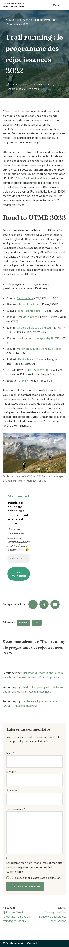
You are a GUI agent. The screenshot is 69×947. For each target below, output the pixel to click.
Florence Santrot (19, 84)
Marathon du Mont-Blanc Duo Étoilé (39, 349)
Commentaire (15, 809)
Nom (10, 753)
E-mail (11, 772)
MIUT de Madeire (29, 311)
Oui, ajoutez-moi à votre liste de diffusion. (35, 878)
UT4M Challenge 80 (36, 370)
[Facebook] (33, 604)
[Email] (55, 604)
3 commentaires (42, 84)
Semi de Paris (25, 298)
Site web (11, 790)
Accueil (10, 19)
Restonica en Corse (31, 359)
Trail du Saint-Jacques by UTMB (38, 338)
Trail (37, 622)
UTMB (22, 380)
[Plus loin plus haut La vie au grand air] (14, 5)
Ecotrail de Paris (28, 304)
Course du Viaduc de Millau (34, 327)
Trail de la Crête (27, 317)
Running (24, 622)
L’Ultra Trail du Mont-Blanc (31, 178)
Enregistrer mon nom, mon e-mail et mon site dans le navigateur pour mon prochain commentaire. (34, 867)
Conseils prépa (14, 88)
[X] (44, 604)
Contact (32, 943)
